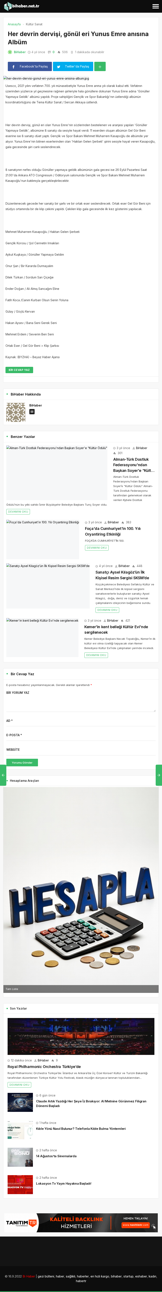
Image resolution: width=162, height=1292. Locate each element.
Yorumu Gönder (22, 762)
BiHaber (20, 52)
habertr (81, 1281)
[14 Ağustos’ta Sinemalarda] (20, 1157)
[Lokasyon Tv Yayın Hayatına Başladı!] (20, 1184)
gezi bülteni (46, 1276)
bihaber (116, 1276)
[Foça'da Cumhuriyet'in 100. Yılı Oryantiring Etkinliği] (42, 539)
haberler (83, 1276)
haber (60, 1276)
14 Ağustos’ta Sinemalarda (56, 1156)
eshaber (141, 1276)
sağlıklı (70, 1276)
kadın (152, 1276)
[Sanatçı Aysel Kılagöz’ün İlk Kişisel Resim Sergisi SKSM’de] (48, 586)
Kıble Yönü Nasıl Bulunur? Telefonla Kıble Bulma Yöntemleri (81, 1129)
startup (128, 1276)
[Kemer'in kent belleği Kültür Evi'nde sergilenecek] (42, 637)
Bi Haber (29, 1276)
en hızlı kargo (99, 1276)
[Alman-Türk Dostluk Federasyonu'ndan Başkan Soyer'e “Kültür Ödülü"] (56, 473)
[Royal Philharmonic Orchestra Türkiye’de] (81, 1036)
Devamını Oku (18, 511)
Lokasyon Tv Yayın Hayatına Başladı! (63, 1183)
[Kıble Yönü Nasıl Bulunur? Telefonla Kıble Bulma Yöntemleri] (20, 1129)
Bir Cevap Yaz (19, 369)
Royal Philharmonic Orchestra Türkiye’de (44, 1066)
